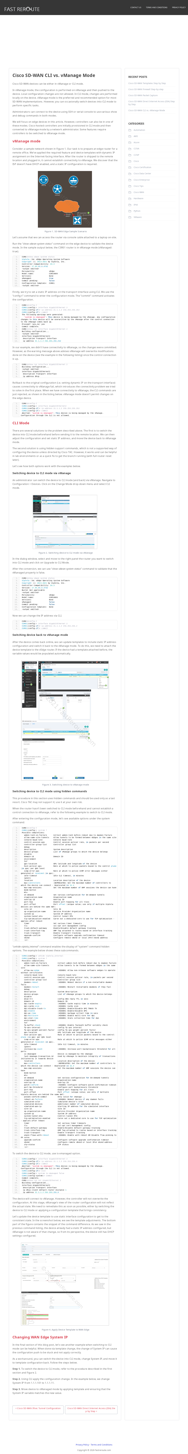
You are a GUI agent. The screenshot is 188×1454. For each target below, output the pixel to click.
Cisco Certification (142, 167)
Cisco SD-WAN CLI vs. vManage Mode (146, 110)
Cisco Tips (138, 186)
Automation (139, 130)
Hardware (138, 198)
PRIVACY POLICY (179, 7)
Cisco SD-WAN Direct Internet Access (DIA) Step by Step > (91, 1410)
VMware (137, 217)
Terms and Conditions (101, 1444)
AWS (135, 136)
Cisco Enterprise (141, 179)
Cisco (136, 161)
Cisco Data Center (142, 173)
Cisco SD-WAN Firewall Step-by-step (145, 89)
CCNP (136, 154)
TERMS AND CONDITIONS (156, 7)
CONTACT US (135, 7)
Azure (136, 142)
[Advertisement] (94, 38)
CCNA (136, 148)
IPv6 (135, 204)
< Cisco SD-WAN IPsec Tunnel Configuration (38, 1408)
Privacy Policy (82, 1444)
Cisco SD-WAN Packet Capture (143, 95)
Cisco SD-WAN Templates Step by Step (147, 83)
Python (136, 210)
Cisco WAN (138, 192)
